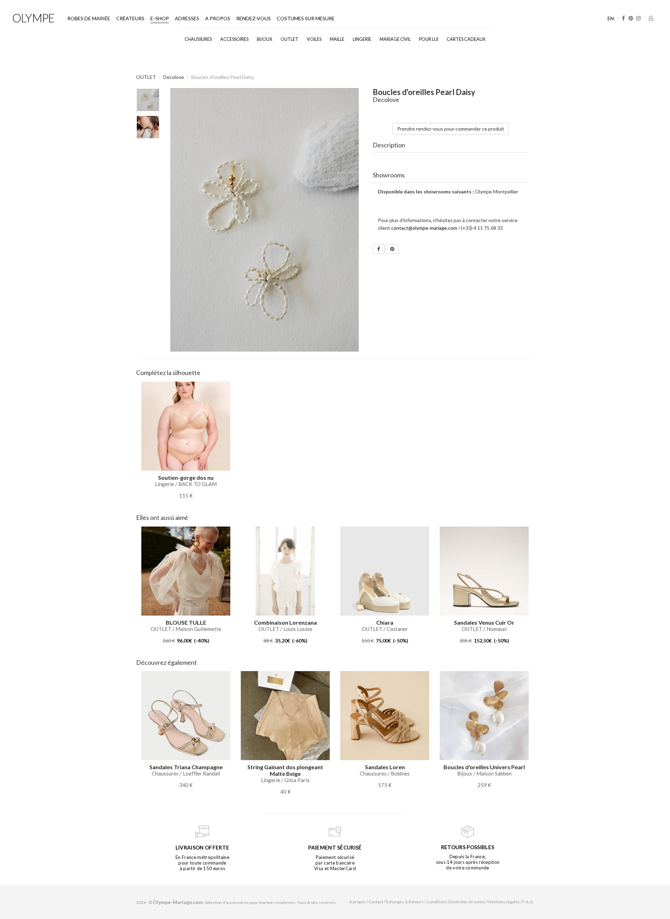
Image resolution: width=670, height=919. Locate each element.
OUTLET (289, 39)
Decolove (173, 77)
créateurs (130, 18)
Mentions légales (503, 901)
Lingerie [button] (362, 39)
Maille (337, 39)
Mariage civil (395, 39)
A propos (217, 18)
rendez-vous (253, 18)
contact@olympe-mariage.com (424, 228)
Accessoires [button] (234, 39)
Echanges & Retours (405, 901)
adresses (187, 18)
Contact (375, 901)
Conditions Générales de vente (455, 901)
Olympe (33, 18)
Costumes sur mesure (306, 18)
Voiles (314, 39)
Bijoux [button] (264, 39)
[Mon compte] (651, 18)
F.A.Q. (528, 901)
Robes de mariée (88, 18)
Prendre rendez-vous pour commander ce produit (450, 129)
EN (611, 18)
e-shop (159, 18)
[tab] (451, 145)
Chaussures (198, 39)
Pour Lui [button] (428, 39)
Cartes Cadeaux (466, 39)
